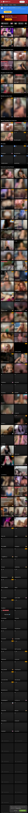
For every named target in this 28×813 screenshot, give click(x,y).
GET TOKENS (8, 19)
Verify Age (7, 11)
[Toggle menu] (1, 2)
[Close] (26, 16)
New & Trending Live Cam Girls (9, 120)
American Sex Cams (8, 26)
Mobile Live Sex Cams (6, 96)
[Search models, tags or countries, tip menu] (26, 5)
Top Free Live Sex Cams (7, 49)
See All (25, 26)
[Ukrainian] (15, 23)
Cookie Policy (18, 808)
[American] (11, 23)
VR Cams (3, 143)
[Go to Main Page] (8, 1)
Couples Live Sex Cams (7, 72)
